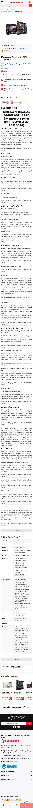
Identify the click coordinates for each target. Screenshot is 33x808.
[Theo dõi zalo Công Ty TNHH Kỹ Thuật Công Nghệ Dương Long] (18, 726)
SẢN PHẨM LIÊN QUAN (9, 676)
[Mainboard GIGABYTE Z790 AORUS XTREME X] (19, 685)
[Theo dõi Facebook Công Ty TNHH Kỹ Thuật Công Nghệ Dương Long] (14, 726)
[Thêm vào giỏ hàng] (11, 698)
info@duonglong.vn (12, 761)
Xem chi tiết (22, 48)
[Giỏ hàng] (29, 2)
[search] (30, 5)
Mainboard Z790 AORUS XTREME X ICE (7, 694)
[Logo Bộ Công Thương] (8, 766)
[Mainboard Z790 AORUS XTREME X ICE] (7, 685)
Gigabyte (11, 64)
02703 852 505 (24, 758)
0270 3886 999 (16, 75)
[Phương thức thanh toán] (11, 102)
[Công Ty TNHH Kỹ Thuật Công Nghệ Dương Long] (16, 2)
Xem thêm (17, 530)
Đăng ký (29, 723)
